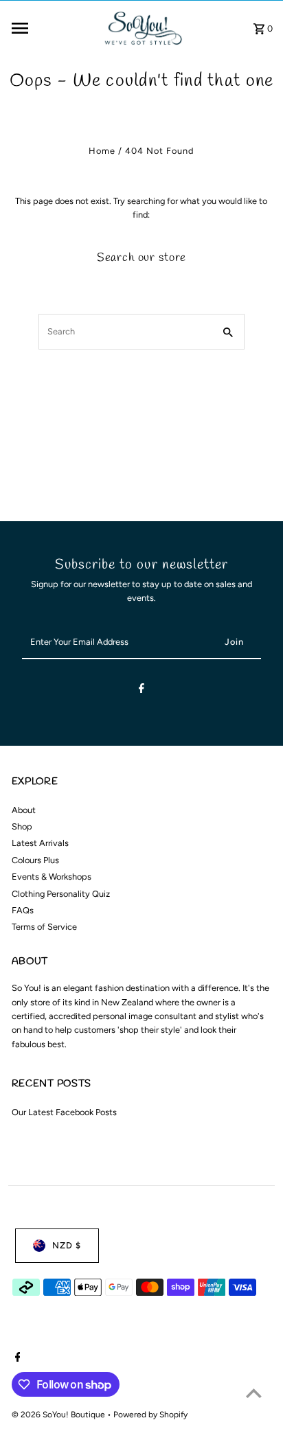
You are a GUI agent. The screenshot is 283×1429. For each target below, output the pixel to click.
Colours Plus (35, 860)
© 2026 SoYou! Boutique (59, 1414)
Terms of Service (44, 927)
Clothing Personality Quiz (61, 894)
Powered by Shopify (150, 1414)
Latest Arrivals (40, 843)
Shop (22, 826)
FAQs (23, 910)
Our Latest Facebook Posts (64, 1112)
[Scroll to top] (253, 1392)
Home (102, 151)
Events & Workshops (51, 876)
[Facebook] (141, 690)
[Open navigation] (51, 28)
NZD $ (66, 1245)
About (24, 810)
